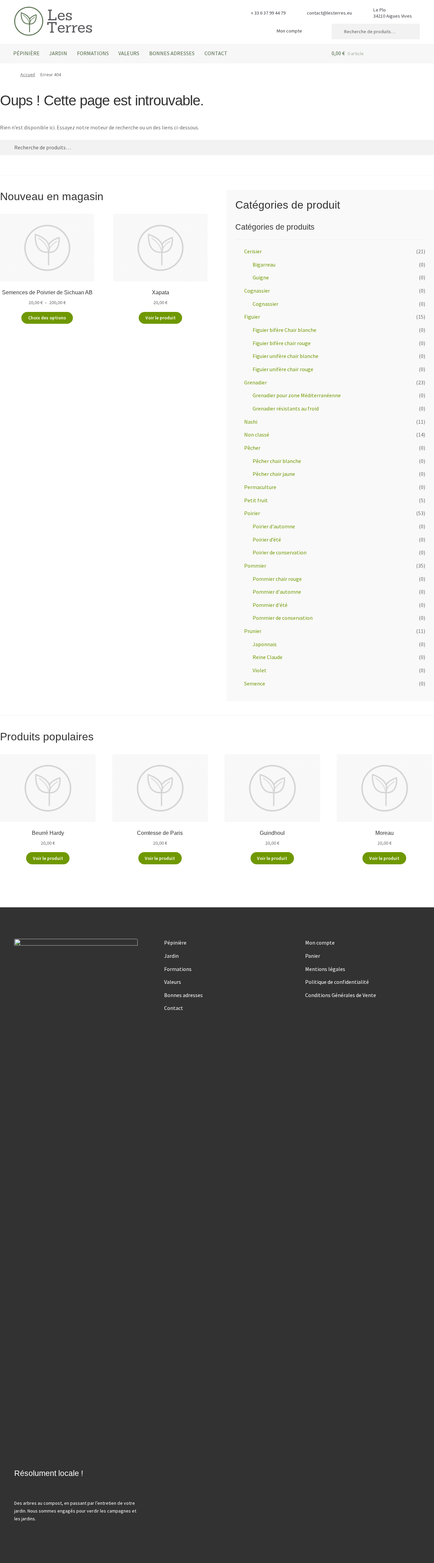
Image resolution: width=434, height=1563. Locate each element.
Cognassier (257, 290)
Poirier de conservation (280, 552)
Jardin (58, 53)
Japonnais (265, 644)
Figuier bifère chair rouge (282, 343)
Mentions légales (325, 969)
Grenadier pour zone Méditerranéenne (297, 395)
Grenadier (255, 382)
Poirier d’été (267, 539)
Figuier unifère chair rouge (283, 369)
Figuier (252, 316)
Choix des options (47, 318)
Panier (312, 955)
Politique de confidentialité (337, 981)
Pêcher (252, 447)
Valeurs (128, 53)
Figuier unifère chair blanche (285, 356)
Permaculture (260, 487)
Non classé (256, 434)
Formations (93, 53)
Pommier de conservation (283, 617)
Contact (216, 53)
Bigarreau (264, 264)
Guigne (261, 277)
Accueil (27, 74)
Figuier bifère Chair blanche (284, 329)
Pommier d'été (270, 604)
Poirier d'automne (274, 526)
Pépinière (26, 53)
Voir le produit (160, 318)
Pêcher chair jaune (274, 473)
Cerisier (253, 251)
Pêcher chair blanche (277, 461)
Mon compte (289, 31)
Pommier (255, 565)
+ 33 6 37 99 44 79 (268, 13)
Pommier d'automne (277, 591)
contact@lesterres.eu (329, 13)
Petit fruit (256, 500)
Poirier (252, 513)
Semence (254, 683)
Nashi (250, 421)
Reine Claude (267, 657)
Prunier (252, 631)
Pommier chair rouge (277, 578)
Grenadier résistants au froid (286, 408)
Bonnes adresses (172, 53)
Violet (260, 670)
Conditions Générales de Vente (340, 995)
